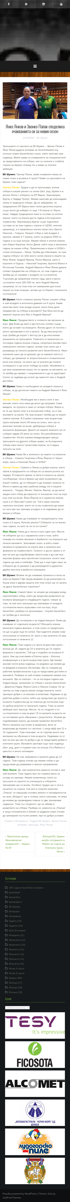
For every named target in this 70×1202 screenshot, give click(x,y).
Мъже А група (16, 968)
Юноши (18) (15, 987)
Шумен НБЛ (15, 978)
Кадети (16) (15, 921)
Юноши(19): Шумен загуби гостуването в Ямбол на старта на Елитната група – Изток (53, 844)
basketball (14, 892)
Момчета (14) (16, 959)
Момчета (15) (16, 963)
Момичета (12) (17, 940)
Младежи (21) (16, 935)
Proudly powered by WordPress (20, 1193)
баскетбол (14, 897)
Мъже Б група (16, 973)
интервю (22, 824)
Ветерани (14, 911)
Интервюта (21, 821)
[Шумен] (35, 23)
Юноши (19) (15, 992)
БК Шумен (42, 138)
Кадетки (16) (16, 925)
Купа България (17, 930)
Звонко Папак (58, 821)
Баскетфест (15, 902)
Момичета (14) (17, 944)
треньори (33, 824)
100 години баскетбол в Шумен (26, 887)
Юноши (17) (15, 982)
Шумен (35, 32)
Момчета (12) (16, 949)
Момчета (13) (16, 954)
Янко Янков (46, 824)
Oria (50, 1193)
